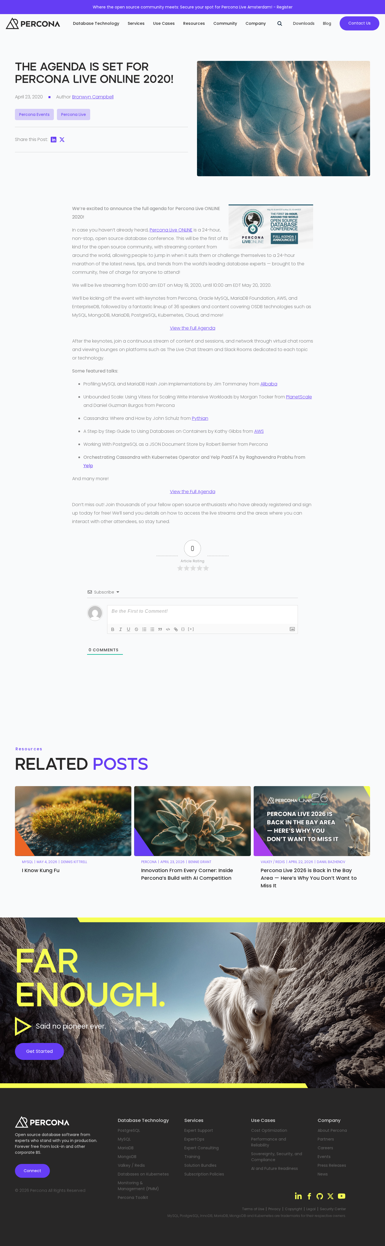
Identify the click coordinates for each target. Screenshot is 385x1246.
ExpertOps (194, 1139)
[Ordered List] (144, 629)
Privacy (274, 1209)
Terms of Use (253, 1209)
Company (255, 23)
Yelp (88, 465)
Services (136, 23)
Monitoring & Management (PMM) (138, 1186)
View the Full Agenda (192, 328)
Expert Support (198, 1130)
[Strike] (136, 629)
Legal (311, 1209)
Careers (325, 1148)
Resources (194, 23)
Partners (326, 1139)
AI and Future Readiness (274, 1168)
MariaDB (126, 1148)
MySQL (124, 1139)
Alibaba (268, 384)
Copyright (293, 1209)
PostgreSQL (129, 1130)
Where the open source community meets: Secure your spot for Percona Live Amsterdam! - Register (193, 7)
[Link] (176, 629)
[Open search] (280, 23)
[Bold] (113, 629)
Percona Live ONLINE (171, 230)
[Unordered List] (152, 629)
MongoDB (127, 1156)
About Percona (332, 1130)
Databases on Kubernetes (143, 1174)
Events (324, 1156)
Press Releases (332, 1165)
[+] (191, 629)
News (323, 1174)
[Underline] (128, 629)
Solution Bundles (200, 1165)
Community (225, 23)
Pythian (200, 418)
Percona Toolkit (133, 1197)
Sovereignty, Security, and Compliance (276, 1157)
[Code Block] (168, 629)
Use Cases (164, 23)
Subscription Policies (204, 1174)
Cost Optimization (269, 1130)
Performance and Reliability (268, 1142)
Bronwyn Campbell (93, 97)
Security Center (333, 1209)
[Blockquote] (160, 629)
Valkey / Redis (131, 1165)
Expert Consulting (201, 1148)
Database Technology (96, 23)
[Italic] (121, 629)
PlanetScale (299, 397)
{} (183, 629)
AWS (259, 431)
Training (192, 1156)
